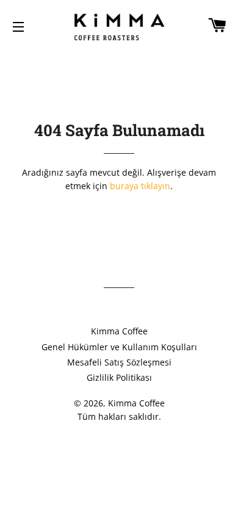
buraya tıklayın (140, 186)
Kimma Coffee (119, 331)
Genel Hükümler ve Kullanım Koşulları (119, 347)
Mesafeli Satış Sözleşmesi (119, 362)
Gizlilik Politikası (119, 377)
